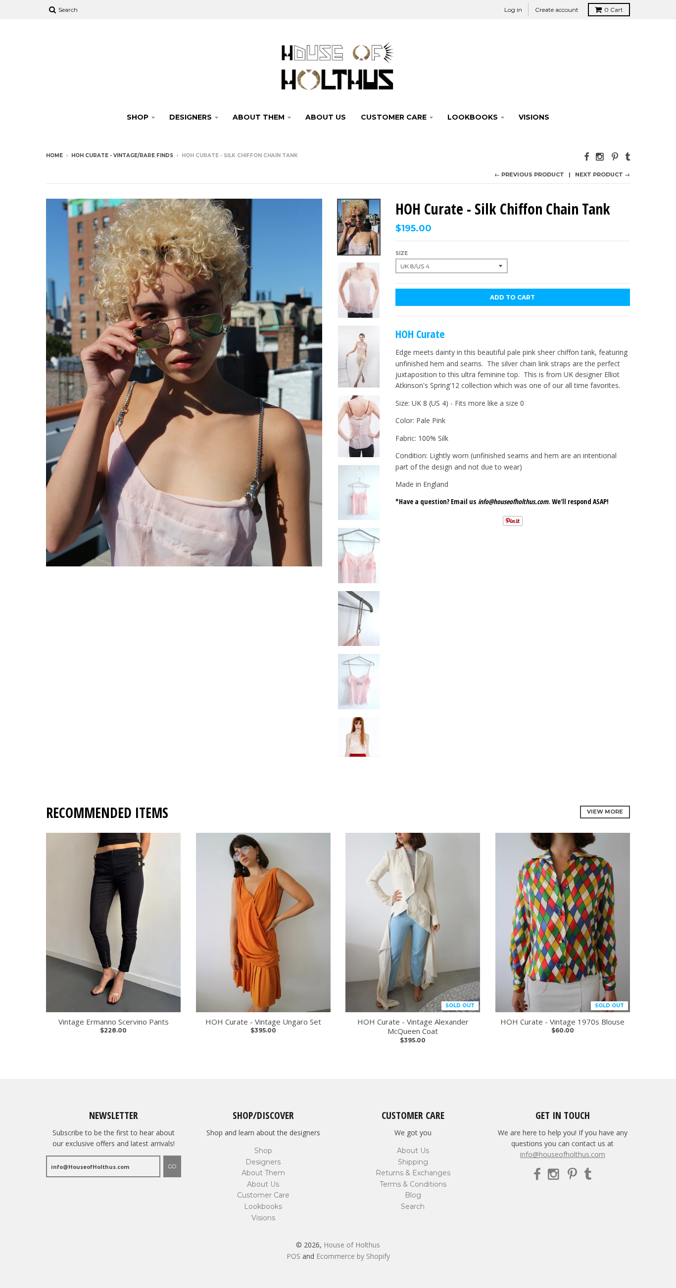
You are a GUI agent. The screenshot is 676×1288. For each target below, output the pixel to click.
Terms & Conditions (413, 1184)
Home (54, 155)
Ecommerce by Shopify (353, 1256)
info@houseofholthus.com (562, 1154)
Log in (513, 9)
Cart (613, 9)
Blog (413, 1195)
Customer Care (394, 117)
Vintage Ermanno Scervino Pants (113, 1022)
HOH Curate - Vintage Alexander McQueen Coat (413, 1026)
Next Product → (602, 174)
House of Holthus (352, 1244)
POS (293, 1256)
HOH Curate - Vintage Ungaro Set (263, 1022)
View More (605, 811)
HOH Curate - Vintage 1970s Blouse (562, 1022)
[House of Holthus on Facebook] (586, 156)
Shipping (413, 1162)
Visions (534, 117)
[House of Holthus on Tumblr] (627, 156)
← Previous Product (529, 174)
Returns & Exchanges (413, 1172)
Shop (137, 117)
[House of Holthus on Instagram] (600, 156)
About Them (259, 117)
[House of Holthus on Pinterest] (615, 156)
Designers (190, 117)
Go (172, 1166)
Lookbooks (472, 117)
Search (413, 1206)
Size (401, 253)
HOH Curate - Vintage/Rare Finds (122, 155)
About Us (325, 117)
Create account (557, 9)
